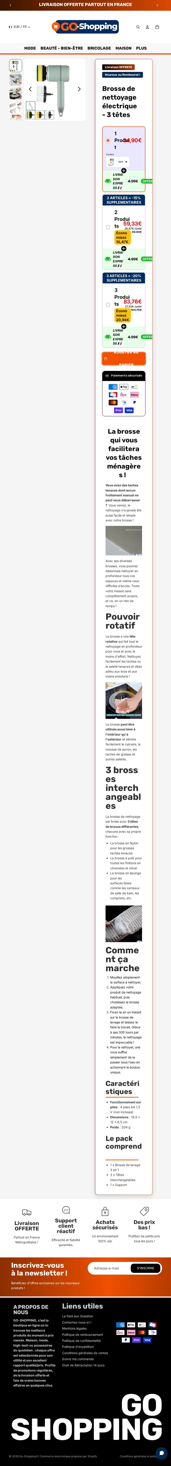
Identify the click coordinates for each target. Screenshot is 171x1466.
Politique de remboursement (82, 1334)
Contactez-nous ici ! (76, 1322)
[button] (123, 159)
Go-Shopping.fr (28, 1456)
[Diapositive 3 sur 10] (16, 93)
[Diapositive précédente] (10, 5)
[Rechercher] (138, 27)
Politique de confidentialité (81, 1341)
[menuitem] (141, 48)
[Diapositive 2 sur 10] (16, 79)
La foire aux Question (77, 1316)
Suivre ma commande (78, 1359)
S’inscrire (145, 1268)
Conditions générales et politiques (141, 1456)
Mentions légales (74, 1328)
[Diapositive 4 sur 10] (16, 107)
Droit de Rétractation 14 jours (83, 1365)
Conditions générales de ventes (85, 1353)
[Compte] (147, 27)
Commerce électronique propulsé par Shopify (68, 1456)
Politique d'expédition (78, 1347)
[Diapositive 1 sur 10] (16, 66)
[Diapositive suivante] (157, 5)
